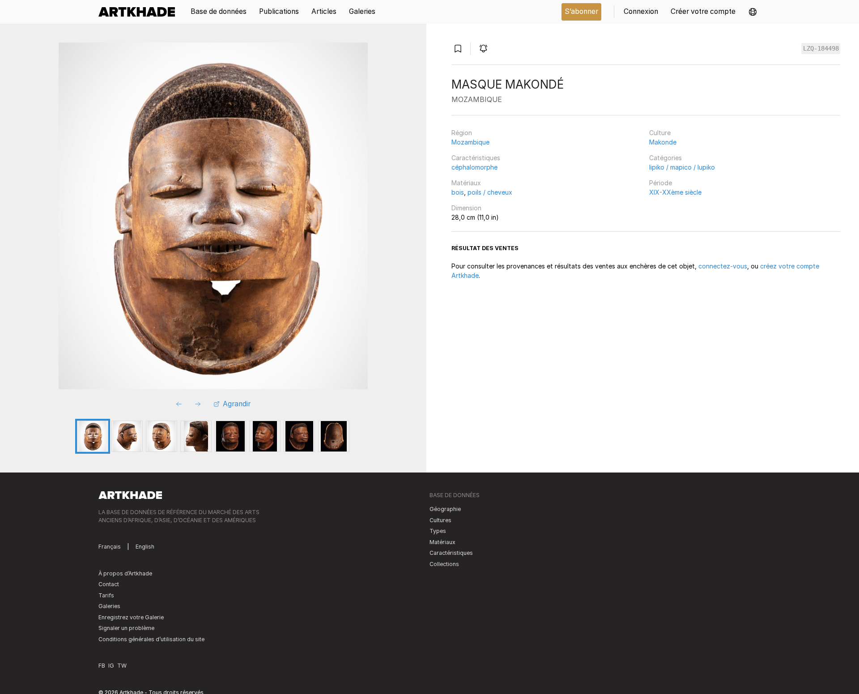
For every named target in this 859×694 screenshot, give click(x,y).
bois (457, 192)
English (145, 546)
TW (122, 665)
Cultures (440, 520)
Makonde (662, 142)
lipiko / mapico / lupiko (682, 167)
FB (101, 665)
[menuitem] (139, 12)
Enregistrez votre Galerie (131, 617)
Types (438, 531)
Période (660, 183)
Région (461, 132)
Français (109, 546)
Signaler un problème (126, 628)
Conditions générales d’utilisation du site (151, 639)
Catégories (665, 158)
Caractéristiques (475, 158)
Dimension (466, 208)
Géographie (445, 509)
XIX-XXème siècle (675, 192)
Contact (108, 584)
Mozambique (470, 142)
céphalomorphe (474, 167)
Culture (660, 132)
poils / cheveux (490, 192)
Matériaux (466, 183)
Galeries (109, 606)
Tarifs (106, 595)
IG (111, 665)
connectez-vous (722, 266)
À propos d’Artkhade (125, 573)
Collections (444, 564)
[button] (753, 12)
